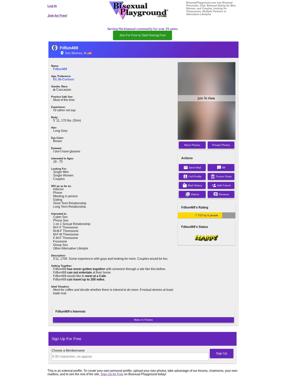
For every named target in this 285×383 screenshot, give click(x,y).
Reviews (221, 194)
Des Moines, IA (73, 53)
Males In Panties (143, 319)
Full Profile (192, 176)
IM (221, 167)
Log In (52, 6)
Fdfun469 (69, 47)
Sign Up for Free (112, 374)
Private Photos (221, 145)
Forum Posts (221, 176)
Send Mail (192, 167)
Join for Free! (57, 15)
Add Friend (221, 185)
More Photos (192, 145)
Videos (192, 194)
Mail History (192, 185)
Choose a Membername (68, 350)
